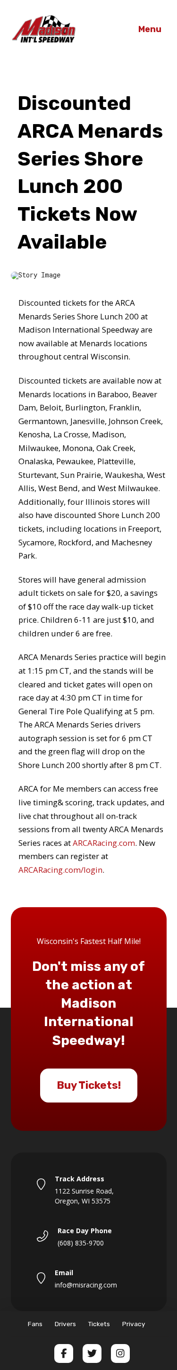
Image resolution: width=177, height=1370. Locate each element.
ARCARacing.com (104, 842)
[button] (150, 30)
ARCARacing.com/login (60, 869)
